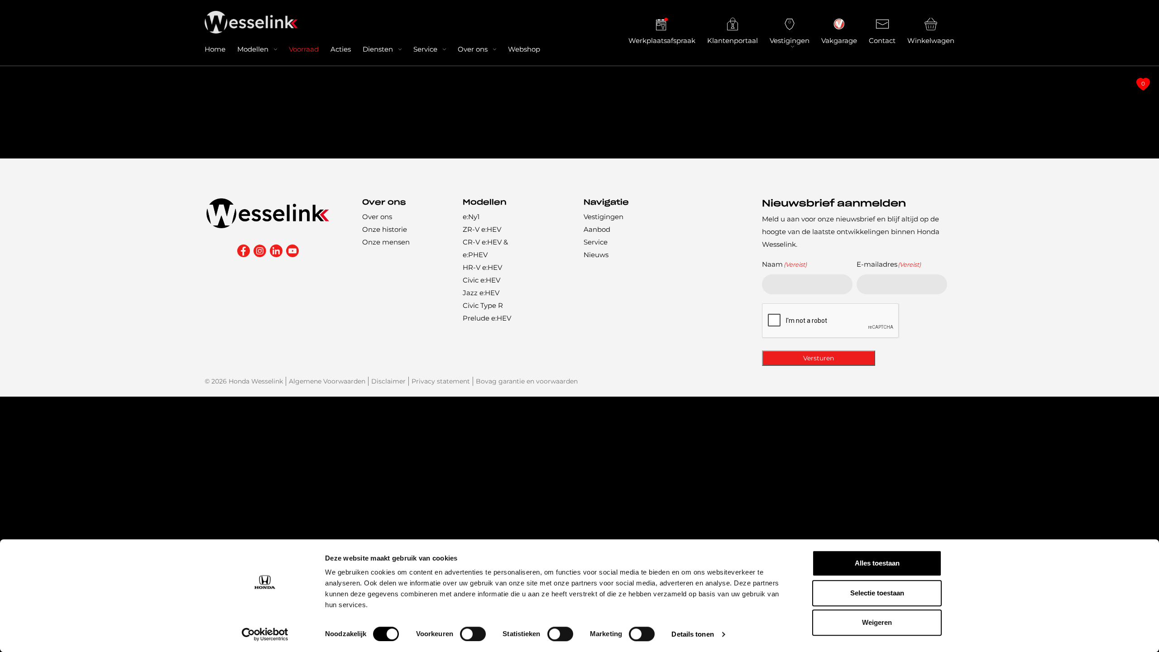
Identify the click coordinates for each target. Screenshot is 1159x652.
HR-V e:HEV (482, 267)
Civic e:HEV (481, 280)
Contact (882, 40)
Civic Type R (483, 305)
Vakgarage (839, 40)
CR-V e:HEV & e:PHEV (485, 248)
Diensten (378, 49)
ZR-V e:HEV (482, 229)
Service (425, 49)
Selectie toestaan (877, 593)
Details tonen (692, 634)
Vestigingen (789, 40)
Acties (340, 49)
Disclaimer (388, 381)
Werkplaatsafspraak (661, 40)
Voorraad (304, 49)
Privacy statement (441, 381)
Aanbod (597, 229)
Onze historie (384, 229)
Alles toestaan (877, 563)
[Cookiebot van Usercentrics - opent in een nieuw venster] (265, 634)
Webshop (524, 49)
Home (215, 49)
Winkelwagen (930, 40)
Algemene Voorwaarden (327, 381)
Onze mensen (386, 242)
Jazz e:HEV (481, 292)
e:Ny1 (471, 216)
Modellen (252, 49)
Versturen (818, 358)
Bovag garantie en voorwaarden (527, 381)
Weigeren (877, 622)
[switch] (473, 634)
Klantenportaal (732, 40)
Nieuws (596, 254)
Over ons (473, 49)
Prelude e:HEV (487, 318)
